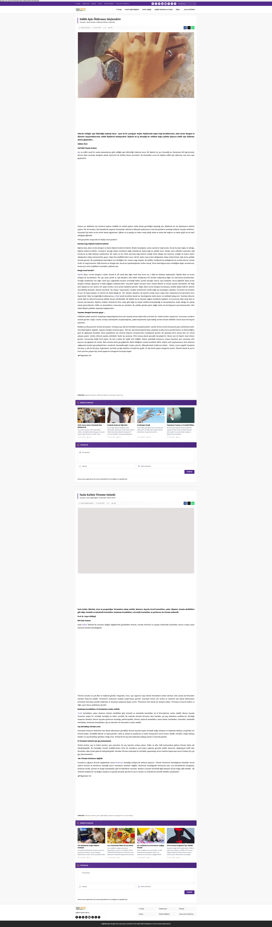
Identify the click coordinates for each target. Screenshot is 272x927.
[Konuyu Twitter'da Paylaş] (189, 27)
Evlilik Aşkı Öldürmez (90, 395)
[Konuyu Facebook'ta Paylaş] (185, 27)
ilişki (118, 296)
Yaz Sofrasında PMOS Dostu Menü (120, 845)
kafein (84, 625)
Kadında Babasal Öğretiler (117, 425)
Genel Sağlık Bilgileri (92, 498)
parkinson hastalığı (114, 815)
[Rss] (175, 3)
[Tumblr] (172, 3)
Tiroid (80, 713)
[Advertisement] (136, 115)
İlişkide (80, 275)
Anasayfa (82, 22)
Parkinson (119, 763)
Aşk (79, 152)
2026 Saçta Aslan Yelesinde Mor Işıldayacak (90, 426)
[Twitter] (156, 3)
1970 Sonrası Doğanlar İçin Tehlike (180, 845)
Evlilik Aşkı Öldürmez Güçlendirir (106, 395)
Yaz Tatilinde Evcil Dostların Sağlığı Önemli (150, 847)
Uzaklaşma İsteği (143, 425)
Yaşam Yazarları (90, 22)
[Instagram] (159, 3)
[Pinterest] (168, 3)
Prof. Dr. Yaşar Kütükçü (126, 815)
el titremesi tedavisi (90, 815)
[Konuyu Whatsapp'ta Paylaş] (192, 27)
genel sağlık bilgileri (102, 815)
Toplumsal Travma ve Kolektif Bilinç (180, 425)
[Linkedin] (162, 3)
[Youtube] (165, 3)
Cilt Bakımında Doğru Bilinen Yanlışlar (88, 847)
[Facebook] (153, 3)
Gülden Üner (119, 395)
